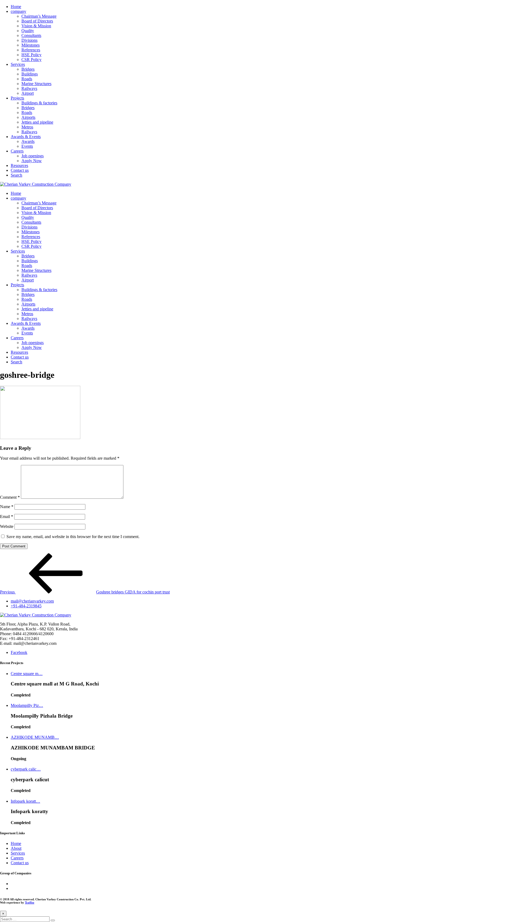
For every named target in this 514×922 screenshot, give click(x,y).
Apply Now (31, 160)
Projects (17, 98)
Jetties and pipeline (37, 122)
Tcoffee (29, 902)
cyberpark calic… (26, 769)
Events (27, 146)
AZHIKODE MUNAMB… (35, 737)
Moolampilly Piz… (27, 705)
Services (18, 64)
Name (6, 506)
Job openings (32, 156)
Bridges (28, 69)
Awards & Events (26, 136)
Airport (27, 93)
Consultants (31, 35)
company (18, 11)
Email (6, 516)
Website (6, 526)
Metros (27, 127)
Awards (28, 141)
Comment (10, 497)
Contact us (20, 170)
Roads (26, 79)
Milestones (30, 45)
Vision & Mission (36, 26)
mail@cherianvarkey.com (32, 601)
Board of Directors (37, 21)
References (30, 50)
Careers (17, 151)
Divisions (29, 40)
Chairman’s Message (38, 16)
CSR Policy (31, 59)
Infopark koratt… (25, 801)
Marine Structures (36, 83)
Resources (19, 165)
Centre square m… (27, 673)
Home (16, 6)
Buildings (29, 74)
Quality (27, 30)
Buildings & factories (39, 103)
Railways (29, 88)
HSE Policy (31, 54)
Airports (28, 117)
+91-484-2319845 (26, 606)
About (16, 848)
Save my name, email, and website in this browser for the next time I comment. (72, 536)
